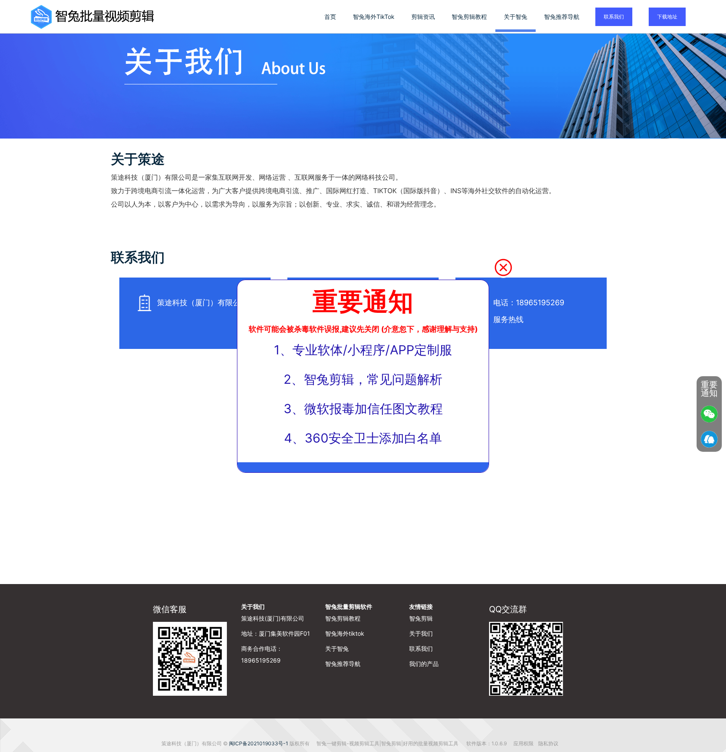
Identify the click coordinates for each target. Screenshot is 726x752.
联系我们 (614, 16)
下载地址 (667, 16)
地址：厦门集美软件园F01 (275, 633)
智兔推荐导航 (561, 16)
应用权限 (524, 743)
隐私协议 (548, 743)
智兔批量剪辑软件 (348, 606)
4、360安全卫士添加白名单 (363, 437)
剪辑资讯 (423, 16)
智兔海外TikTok (374, 16)
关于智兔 (515, 16)
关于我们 (253, 606)
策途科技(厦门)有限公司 (272, 618)
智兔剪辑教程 (469, 16)
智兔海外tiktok (344, 633)
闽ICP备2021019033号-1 (258, 743)
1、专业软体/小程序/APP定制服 (363, 349)
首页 (330, 16)
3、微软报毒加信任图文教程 (363, 408)
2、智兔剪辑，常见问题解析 (363, 379)
